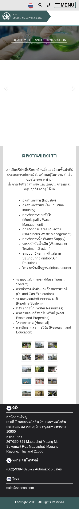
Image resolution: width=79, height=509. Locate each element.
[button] (6, 86)
